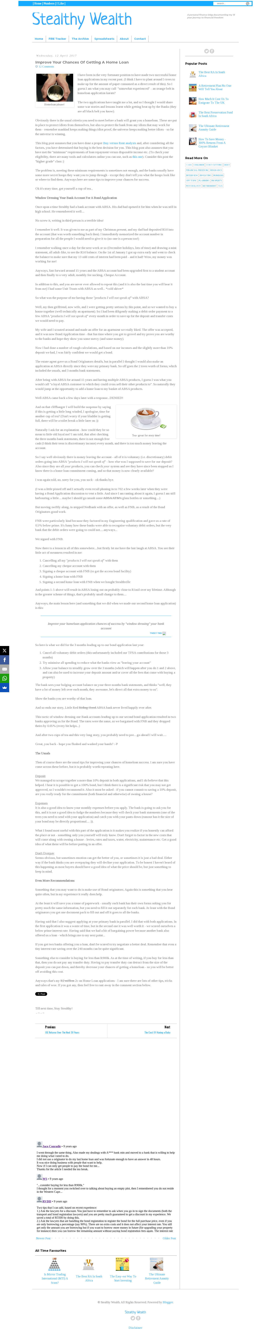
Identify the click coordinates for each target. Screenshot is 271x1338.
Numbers (218, 175)
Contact (140, 38)
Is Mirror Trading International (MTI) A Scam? (55, 1278)
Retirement (209, 186)
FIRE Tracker (57, 38)
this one (138, 157)
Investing (205, 175)
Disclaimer (135, 1327)
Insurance (216, 170)
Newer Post (43, 1238)
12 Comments (46, 66)
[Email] (4, 669)
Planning (204, 180)
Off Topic (191, 180)
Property (216, 180)
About (124, 38)
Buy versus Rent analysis (119, 143)
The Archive (80, 38)
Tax (220, 186)
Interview (192, 175)
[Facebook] (4, 659)
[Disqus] (106, 1090)
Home (39, 38)
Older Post (169, 1238)
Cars (189, 165)
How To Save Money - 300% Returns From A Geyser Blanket (212, 143)
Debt (227, 165)
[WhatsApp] (4, 678)
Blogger (168, 1302)
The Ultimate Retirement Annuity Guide (157, 1278)
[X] (4, 650)
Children (199, 165)
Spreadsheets (104, 38)
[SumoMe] (4, 687)
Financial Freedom (197, 170)
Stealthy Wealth (82, 20)
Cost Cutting (214, 165)
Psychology (193, 186)
